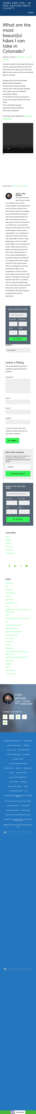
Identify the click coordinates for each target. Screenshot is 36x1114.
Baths (20, 328)
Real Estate (9, 546)
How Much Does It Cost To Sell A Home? (18, 618)
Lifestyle (15, 186)
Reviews (8, 645)
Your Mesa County (11, 674)
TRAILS (8, 667)
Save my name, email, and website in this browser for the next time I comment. (16, 431)
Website (8, 418)
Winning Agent (28, 824)
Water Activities (10, 670)
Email (8, 408)
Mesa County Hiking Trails (14, 631)
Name (8, 398)
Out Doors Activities (12, 635)
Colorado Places (10, 593)
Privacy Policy (10, 638)
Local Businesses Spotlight (14, 625)
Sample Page (9, 648)
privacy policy (27, 703)
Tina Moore (20, 696)
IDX (7, 622)
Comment (9, 377)
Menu (31, 12)
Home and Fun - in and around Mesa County (17, 6)
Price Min (12, 319)
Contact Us (9, 596)
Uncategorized (10, 553)
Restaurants (9, 550)
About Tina (9, 583)
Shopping (8, 664)
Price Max (22, 319)
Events (8, 537)
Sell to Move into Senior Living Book (17, 657)
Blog (7, 586)
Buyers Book (9, 589)
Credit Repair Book (11, 603)
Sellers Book (9, 660)
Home (7, 615)
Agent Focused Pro (18, 824)
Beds (10, 328)
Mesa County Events (12, 628)
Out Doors (23, 186)
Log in (18, 826)
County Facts (9, 599)
